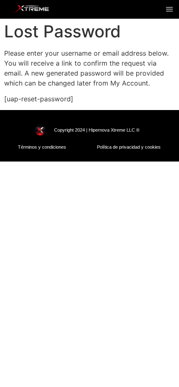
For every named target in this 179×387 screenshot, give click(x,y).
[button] (169, 9)
